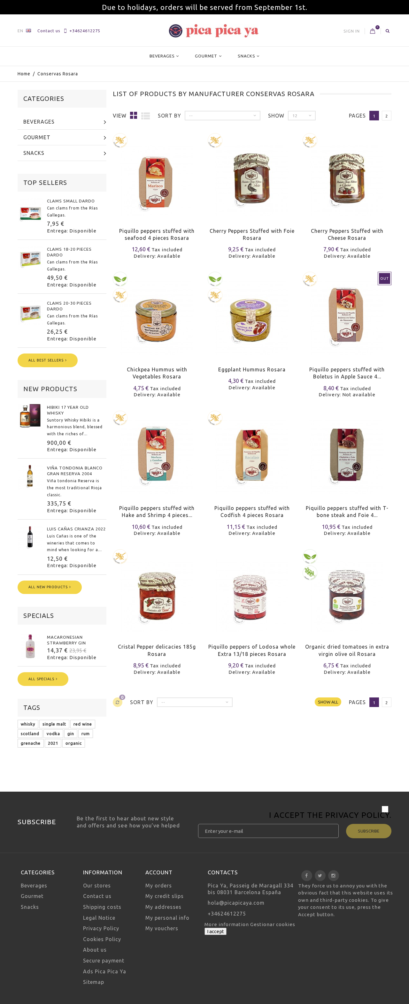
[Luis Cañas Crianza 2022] (30, 537)
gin (70, 733)
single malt (54, 724)
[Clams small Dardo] (30, 209)
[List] (145, 115)
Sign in (351, 31)
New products (50, 388)
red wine (82, 724)
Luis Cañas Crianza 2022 (76, 529)
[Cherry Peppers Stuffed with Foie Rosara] (252, 175)
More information (227, 924)
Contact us (48, 30)
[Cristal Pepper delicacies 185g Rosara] (157, 591)
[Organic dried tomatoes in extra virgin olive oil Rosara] (347, 591)
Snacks (246, 56)
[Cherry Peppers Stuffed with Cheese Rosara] (347, 175)
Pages (357, 115)
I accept (215, 931)
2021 (53, 743)
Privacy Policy (357, 814)
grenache (31, 743)
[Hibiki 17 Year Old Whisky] (30, 416)
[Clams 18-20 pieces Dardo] (30, 258)
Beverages (162, 56)
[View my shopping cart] (373, 31)
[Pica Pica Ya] (214, 31)
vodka (53, 733)
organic (74, 743)
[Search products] (388, 30)
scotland (30, 733)
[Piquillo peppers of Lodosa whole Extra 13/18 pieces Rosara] (252, 591)
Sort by (169, 115)
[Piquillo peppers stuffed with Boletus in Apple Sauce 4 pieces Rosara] (347, 314)
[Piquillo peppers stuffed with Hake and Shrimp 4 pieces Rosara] (157, 453)
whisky (28, 724)
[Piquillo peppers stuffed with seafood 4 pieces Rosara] (157, 175)
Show (276, 115)
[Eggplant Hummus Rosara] (252, 314)
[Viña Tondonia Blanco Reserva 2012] (30, 476)
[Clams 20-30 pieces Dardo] (30, 312)
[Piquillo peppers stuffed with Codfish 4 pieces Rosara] (252, 453)
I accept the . (330, 815)
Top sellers (45, 182)
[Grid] (133, 115)
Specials (38, 615)
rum (85, 733)
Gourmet (206, 56)
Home (24, 73)
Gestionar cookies (272, 924)
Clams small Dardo (71, 201)
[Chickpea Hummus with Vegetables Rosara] (157, 314)
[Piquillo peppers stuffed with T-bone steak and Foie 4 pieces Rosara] (347, 453)
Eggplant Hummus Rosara (252, 369)
